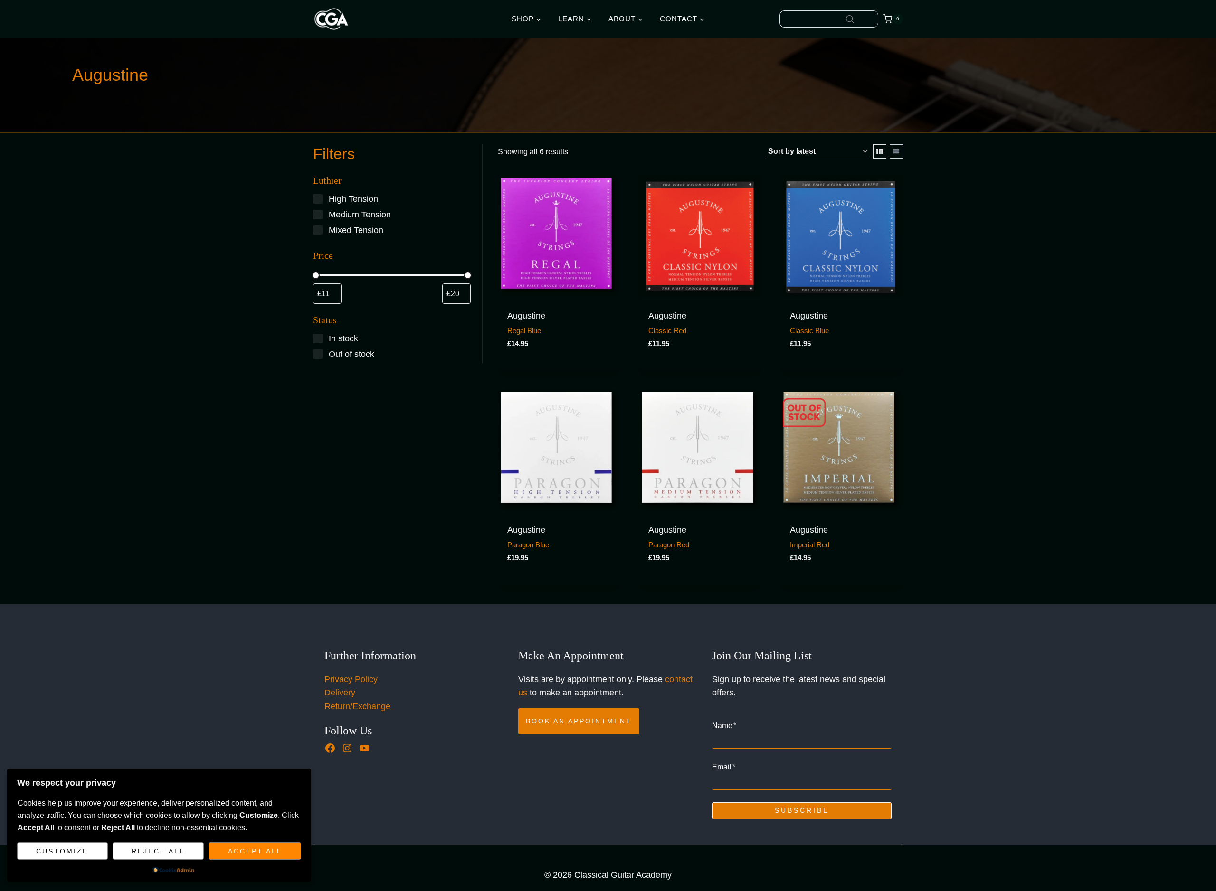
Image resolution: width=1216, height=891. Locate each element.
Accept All (255, 851)
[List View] (896, 151)
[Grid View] (879, 151)
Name (724, 726)
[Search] (850, 19)
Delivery (339, 692)
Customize (62, 851)
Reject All (158, 851)
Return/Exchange (357, 706)
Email (723, 767)
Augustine (526, 315)
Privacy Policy (351, 679)
